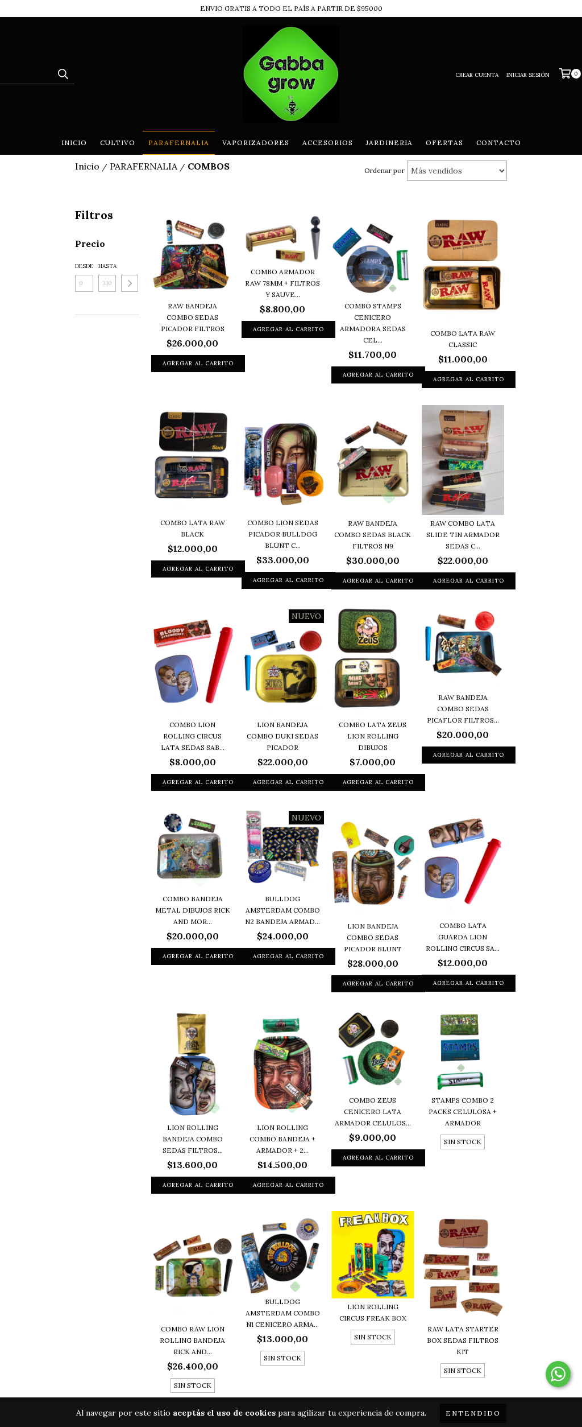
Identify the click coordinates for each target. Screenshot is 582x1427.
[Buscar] (62, 74)
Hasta (107, 266)
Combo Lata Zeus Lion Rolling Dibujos (372, 736)
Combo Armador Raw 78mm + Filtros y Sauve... (282, 283)
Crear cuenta (476, 75)
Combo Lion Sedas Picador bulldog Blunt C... (282, 534)
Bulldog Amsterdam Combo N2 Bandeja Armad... (282, 910)
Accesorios (327, 142)
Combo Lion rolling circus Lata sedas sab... (193, 736)
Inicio (74, 142)
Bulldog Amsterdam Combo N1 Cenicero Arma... (283, 1313)
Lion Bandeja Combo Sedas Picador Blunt (373, 937)
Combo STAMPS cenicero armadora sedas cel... (373, 323)
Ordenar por (384, 170)
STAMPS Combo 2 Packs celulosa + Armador (463, 1111)
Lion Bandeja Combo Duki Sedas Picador (282, 736)
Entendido (473, 1413)
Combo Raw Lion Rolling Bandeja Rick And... (192, 1340)
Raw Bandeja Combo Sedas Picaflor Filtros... (463, 708)
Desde (84, 266)
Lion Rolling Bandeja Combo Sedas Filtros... (193, 1138)
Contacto (498, 142)
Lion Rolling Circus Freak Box (372, 1312)
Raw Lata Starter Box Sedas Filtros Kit (462, 1340)
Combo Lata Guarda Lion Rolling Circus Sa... (463, 936)
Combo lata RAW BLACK (192, 528)
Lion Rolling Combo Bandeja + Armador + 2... (282, 1138)
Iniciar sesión (528, 75)
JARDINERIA (389, 142)
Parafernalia (178, 142)
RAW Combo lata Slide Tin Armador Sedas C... (463, 534)
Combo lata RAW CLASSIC (462, 339)
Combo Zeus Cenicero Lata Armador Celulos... (373, 1111)
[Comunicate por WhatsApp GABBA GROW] (558, 1374)
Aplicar (129, 283)
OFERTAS (444, 142)
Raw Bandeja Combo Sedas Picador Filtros (193, 317)
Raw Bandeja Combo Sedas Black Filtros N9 (372, 534)
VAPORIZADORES (255, 142)
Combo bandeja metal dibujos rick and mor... (192, 910)
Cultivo (117, 142)
